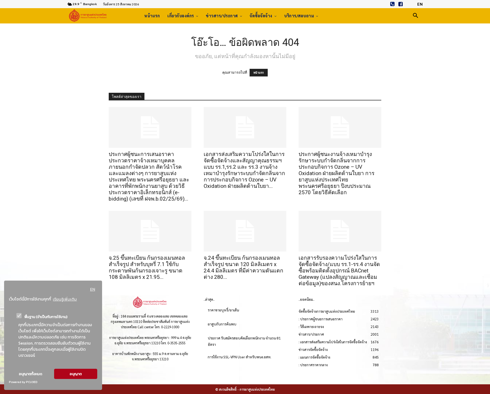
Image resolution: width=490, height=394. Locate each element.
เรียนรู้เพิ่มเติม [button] (65, 299)
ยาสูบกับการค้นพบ (222, 324)
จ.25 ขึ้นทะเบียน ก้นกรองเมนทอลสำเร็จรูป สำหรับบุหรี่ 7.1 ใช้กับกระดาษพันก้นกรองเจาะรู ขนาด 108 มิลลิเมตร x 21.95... (147, 267)
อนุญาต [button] (76, 374)
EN (92, 289)
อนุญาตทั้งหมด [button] (30, 374)
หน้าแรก (258, 72)
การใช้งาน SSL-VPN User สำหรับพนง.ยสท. (239, 356)
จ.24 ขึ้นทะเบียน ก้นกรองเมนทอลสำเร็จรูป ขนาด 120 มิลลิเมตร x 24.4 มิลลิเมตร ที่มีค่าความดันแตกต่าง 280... (243, 267)
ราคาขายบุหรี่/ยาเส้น (223, 310)
